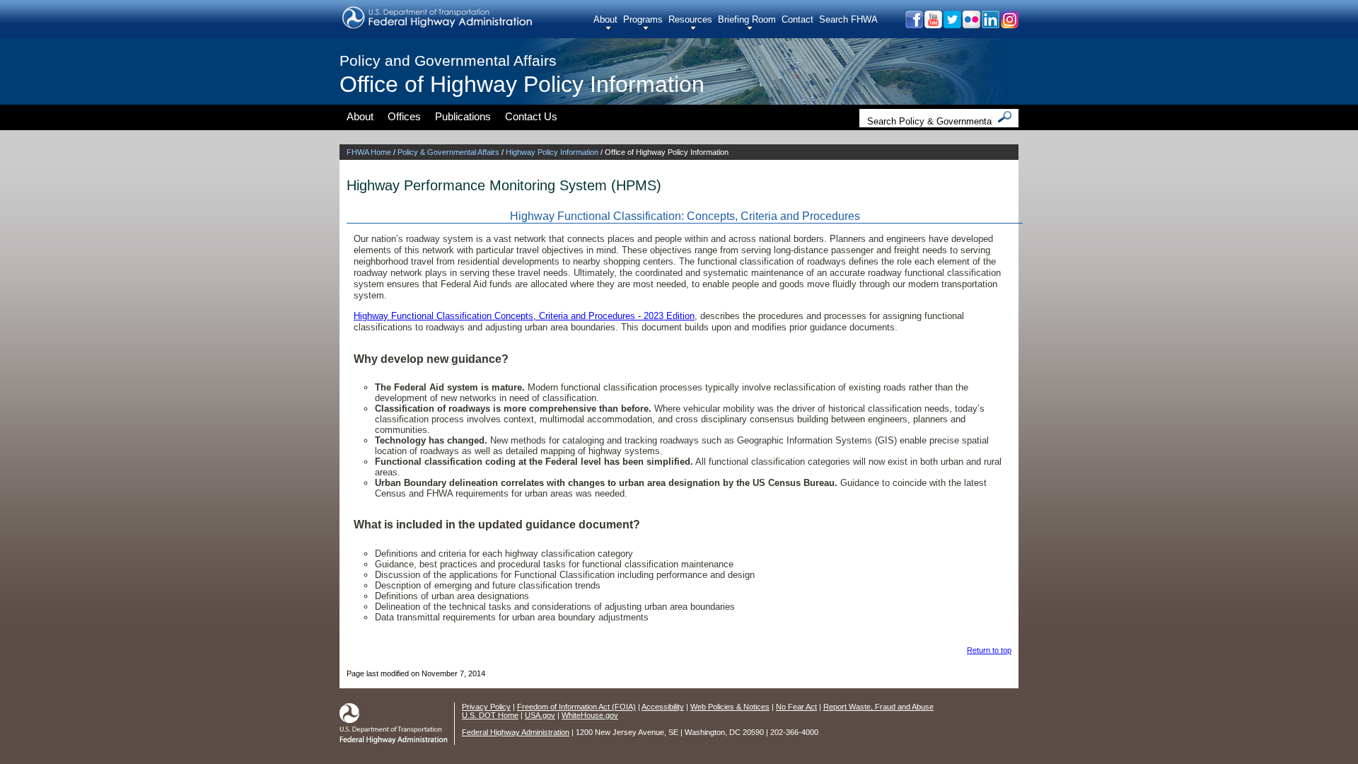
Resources (690, 19)
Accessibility (663, 706)
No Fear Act (796, 706)
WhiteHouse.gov (590, 715)
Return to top (989, 650)
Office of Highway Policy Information (522, 84)
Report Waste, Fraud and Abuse (878, 706)
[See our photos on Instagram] (1008, 24)
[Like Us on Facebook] (913, 24)
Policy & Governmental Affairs (448, 152)
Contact (797, 19)
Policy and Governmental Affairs (448, 60)
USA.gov (540, 715)
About (605, 19)
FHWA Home (369, 152)
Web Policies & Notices (730, 706)
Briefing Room (747, 19)
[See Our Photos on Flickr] (970, 24)
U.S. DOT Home (490, 715)
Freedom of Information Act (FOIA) (576, 706)
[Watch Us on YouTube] (932, 24)
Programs (643, 19)
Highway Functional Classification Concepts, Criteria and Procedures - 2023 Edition (524, 316)
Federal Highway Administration (515, 732)
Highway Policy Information (552, 152)
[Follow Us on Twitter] (951, 24)
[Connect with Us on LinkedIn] (989, 24)
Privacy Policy (486, 706)
